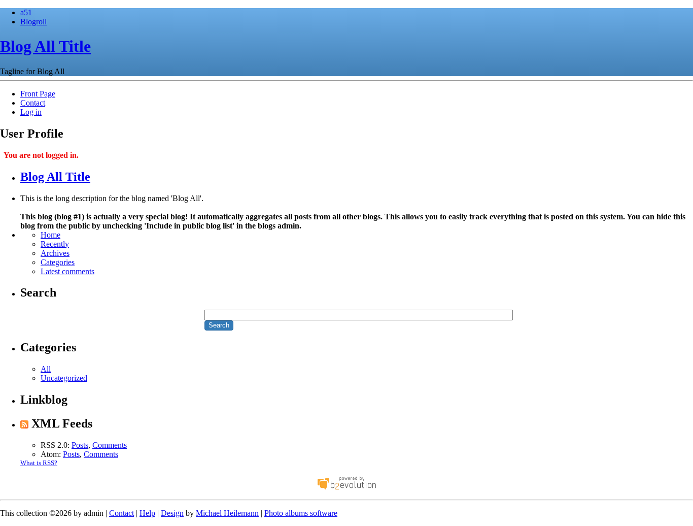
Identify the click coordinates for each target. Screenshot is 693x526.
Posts (80, 445)
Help (147, 513)
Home (50, 235)
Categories (58, 262)
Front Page (37, 93)
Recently (55, 244)
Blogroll (33, 21)
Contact (32, 102)
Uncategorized (64, 378)
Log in (31, 112)
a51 (26, 12)
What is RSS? (38, 463)
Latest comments (67, 271)
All (46, 369)
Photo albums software (300, 513)
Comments (109, 445)
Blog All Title (45, 46)
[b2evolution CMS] (346, 488)
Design (172, 513)
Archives (55, 253)
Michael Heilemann (227, 513)
